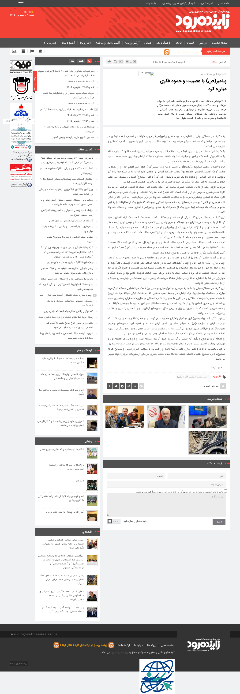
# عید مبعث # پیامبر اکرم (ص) (193, 376)
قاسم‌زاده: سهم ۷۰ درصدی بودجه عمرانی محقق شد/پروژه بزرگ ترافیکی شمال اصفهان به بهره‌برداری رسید (66, 160)
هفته (81, 61)
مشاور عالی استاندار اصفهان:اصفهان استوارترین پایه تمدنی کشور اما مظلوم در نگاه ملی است (124, 403)
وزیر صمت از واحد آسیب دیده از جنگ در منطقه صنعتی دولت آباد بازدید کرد (63, 610)
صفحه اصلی (224, 3)
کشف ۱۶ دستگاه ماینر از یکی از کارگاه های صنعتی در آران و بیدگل (66, 171)
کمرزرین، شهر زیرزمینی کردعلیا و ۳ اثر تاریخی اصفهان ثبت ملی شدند (61, 424)
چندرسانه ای (50, 43)
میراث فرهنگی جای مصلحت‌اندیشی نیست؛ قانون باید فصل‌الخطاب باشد (61, 408)
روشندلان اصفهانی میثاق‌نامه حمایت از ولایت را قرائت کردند (69, 303)
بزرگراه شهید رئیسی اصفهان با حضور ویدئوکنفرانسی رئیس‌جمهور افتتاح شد (208, 430)
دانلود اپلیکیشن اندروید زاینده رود (179, 3)
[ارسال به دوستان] (121, 61)
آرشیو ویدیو (68, 43)
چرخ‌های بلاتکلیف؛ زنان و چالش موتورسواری (70, 263)
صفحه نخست (220, 43)
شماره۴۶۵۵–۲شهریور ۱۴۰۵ (80, 87)
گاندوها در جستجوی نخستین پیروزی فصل (71, 221)
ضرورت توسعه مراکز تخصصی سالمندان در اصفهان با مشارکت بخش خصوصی (66, 336)
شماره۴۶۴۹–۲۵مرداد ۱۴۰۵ (81, 104)
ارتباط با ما (151, 3)
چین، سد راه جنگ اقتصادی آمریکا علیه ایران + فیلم (65, 295)
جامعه (178, 43)
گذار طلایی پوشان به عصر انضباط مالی (64, 512)
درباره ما (138, 645)
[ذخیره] (115, 61)
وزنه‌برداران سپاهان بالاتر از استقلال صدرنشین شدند (67, 279)
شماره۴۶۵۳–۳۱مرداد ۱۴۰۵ (80, 115)
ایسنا (213, 368)
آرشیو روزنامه (132, 43)
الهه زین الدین (211, 386)
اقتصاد (191, 43)
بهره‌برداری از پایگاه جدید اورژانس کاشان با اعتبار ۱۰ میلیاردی (68, 129)
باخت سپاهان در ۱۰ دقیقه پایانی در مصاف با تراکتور (66, 110)
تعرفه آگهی (207, 3)
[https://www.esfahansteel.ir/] (21, 88)
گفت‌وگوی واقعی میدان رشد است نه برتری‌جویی (68, 311)
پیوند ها (151, 645)
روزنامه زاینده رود (119, 652)
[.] (21, 67)
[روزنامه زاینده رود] (202, 22)
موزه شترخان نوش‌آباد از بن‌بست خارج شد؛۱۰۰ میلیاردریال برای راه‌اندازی (62, 377)
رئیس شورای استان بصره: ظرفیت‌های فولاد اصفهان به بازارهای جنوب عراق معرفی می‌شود (67, 270)
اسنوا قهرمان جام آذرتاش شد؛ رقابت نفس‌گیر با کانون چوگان (61, 499)
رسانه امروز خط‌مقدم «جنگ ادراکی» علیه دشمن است (65, 317)
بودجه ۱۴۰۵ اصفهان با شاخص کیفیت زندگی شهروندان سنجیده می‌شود (66, 287)
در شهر (203, 43)
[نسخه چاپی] (109, 61)
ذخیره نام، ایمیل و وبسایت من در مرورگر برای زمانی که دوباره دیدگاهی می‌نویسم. (179, 491)
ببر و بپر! (79, 481)
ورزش (147, 43)
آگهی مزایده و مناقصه (108, 43)
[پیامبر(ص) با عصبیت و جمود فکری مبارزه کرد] (147, 73)
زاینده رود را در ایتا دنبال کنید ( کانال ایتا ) (199, 52)
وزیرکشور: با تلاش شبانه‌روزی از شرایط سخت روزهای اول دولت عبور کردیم (166, 405)
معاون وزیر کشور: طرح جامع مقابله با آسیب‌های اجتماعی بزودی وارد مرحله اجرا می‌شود (69, 325)
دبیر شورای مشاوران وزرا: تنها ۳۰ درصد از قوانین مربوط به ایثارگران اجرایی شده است (66, 73)
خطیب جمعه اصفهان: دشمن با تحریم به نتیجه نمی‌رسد (69, 239)
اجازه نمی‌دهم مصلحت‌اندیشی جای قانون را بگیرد (61, 392)
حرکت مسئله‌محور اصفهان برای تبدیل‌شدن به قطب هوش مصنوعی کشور (68, 95)
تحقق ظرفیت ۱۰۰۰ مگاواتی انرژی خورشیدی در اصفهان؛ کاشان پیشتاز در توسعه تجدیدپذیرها (61, 596)
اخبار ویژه (85, 43)
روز (89, 61)
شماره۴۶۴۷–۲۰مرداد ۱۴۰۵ (81, 82)
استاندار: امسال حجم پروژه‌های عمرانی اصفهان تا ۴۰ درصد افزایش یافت (208, 405)
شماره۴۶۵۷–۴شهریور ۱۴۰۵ (80, 121)
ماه (72, 61)
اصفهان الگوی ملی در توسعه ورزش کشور (73, 137)
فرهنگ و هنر (163, 43)
